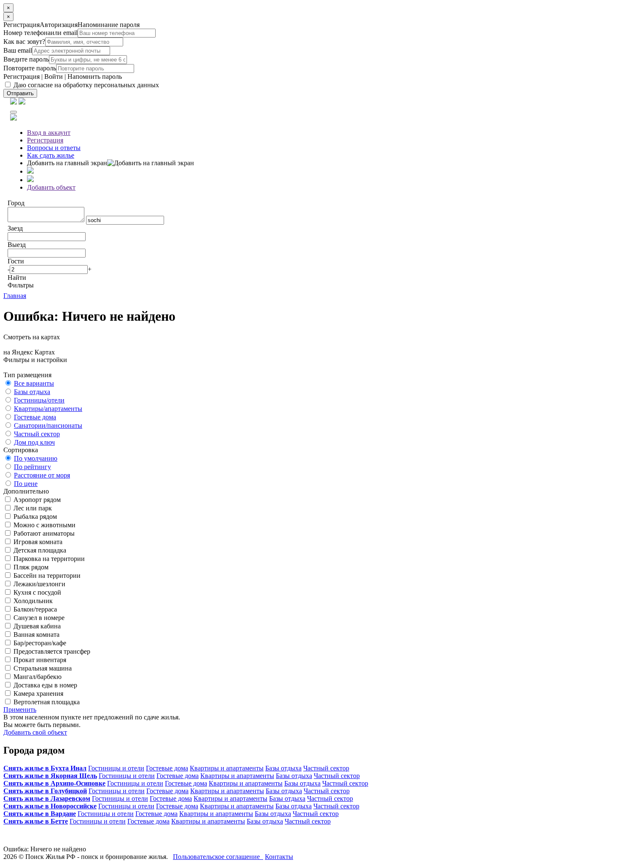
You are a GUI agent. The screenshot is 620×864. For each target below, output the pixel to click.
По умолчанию (35, 458)
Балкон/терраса (34, 609)
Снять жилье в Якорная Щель (50, 775)
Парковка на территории (48, 558)
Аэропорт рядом (36, 499)
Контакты (279, 856)
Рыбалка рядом (34, 516)
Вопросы (54, 147)
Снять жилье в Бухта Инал (44, 768)
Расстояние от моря (42, 475)
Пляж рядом (30, 567)
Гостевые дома (35, 417)
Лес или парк (32, 508)
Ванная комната (35, 634)
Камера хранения (37, 693)
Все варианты (34, 383)
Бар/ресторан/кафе (39, 643)
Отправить (20, 93)
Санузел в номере (38, 617)
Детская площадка (39, 550)
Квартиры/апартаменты (48, 408)
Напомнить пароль (94, 76)
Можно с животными (43, 525)
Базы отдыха (32, 391)
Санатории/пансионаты (48, 425)
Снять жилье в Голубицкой (45, 790)
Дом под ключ (34, 442)
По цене (26, 483)
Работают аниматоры (43, 533)
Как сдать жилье (50, 155)
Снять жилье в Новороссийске (50, 806)
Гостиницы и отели (116, 768)
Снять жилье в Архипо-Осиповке (54, 783)
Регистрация (21, 76)
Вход (48, 132)
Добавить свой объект (35, 732)
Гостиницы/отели (39, 400)
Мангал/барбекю (37, 676)
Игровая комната (37, 541)
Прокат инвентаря (39, 659)
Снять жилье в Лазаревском (46, 798)
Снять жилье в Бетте (35, 821)
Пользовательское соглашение (218, 856)
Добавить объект (51, 187)
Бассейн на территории (46, 575)
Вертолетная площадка (46, 702)
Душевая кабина (36, 626)
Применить (19, 709)
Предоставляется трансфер (51, 651)
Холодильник (32, 600)
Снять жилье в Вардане (39, 813)
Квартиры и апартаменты (227, 768)
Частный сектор (37, 433)
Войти (53, 76)
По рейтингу (32, 466)
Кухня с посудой (36, 592)
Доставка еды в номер (44, 685)
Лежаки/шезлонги (38, 584)
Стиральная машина (42, 668)
